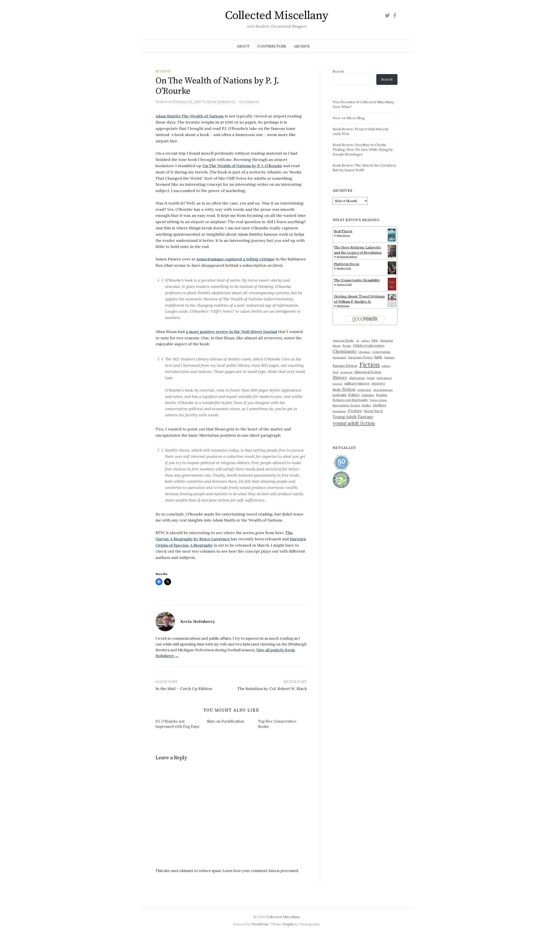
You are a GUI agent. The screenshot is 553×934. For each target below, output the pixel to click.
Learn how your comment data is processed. (260, 870)
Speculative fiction (346, 405)
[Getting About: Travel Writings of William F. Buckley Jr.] (392, 300)
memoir (337, 383)
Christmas (364, 352)
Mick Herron (343, 235)
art (357, 340)
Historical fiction (367, 372)
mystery (378, 383)
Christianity (345, 351)
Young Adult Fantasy (353, 416)
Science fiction (378, 400)
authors (365, 340)
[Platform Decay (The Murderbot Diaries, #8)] (392, 268)
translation (339, 411)
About (243, 46)
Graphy (288, 924)
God (335, 372)
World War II (373, 411)
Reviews (163, 71)
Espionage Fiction (360, 357)
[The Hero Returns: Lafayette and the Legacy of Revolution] (392, 251)
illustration (357, 378)
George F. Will (344, 284)
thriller (366, 405)
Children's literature (369, 346)
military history (357, 383)
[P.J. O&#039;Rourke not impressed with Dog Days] (181, 725)
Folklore (386, 366)
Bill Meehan (343, 305)
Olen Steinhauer (383, 390)
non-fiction (344, 389)
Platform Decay (346, 264)
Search (338, 71)
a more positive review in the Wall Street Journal (231, 331)
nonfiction (364, 390)
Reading (381, 395)
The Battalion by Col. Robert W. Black (272, 688)
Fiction (369, 364)
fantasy (389, 357)
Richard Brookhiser (347, 256)
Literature (384, 378)
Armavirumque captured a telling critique (235, 259)
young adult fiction (354, 423)
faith (378, 357)
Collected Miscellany (276, 15)
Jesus (371, 378)
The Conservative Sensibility (357, 280)
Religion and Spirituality (350, 400)
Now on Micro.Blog (349, 118)
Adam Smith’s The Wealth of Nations (190, 116)
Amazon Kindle (343, 341)
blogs (337, 346)
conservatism (381, 352)
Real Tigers (343, 231)
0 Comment (249, 101)
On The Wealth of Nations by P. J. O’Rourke (242, 165)
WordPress (260, 924)
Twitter (355, 410)
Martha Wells (344, 268)
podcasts (339, 395)
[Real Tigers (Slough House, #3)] (392, 234)
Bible (375, 341)
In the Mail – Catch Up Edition (184, 688)
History (340, 377)
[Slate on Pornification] (232, 722)
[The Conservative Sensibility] (392, 284)
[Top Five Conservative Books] (284, 725)
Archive (302, 46)
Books (347, 346)
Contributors (271, 46)
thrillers (379, 405)
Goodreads (346, 372)
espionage (339, 357)
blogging (386, 341)
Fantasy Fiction (345, 365)
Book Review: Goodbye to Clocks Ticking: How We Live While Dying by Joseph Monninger (363, 149)
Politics (353, 395)
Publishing (367, 395)
